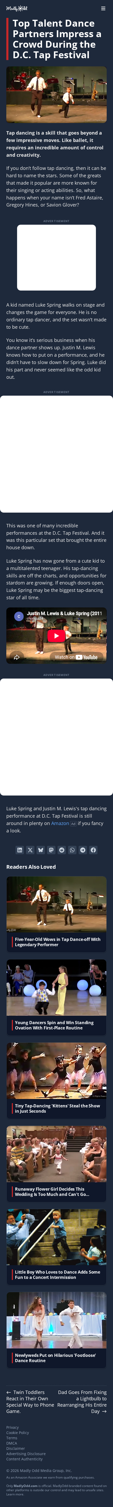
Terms (11, 1437)
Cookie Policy (17, 1432)
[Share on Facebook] (93, 850)
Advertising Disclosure (26, 1453)
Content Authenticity (24, 1458)
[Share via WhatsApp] (72, 850)
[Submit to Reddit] (62, 850)
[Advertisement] (56, 258)
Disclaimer (15, 1448)
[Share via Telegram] (83, 850)
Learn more (14, 1494)
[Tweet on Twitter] (30, 850)
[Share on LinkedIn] (20, 850)
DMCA (11, 1443)
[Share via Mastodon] (51, 850)
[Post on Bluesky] (41, 850)
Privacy (12, 1427)
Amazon (60, 823)
